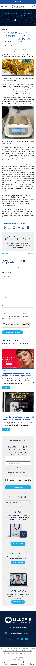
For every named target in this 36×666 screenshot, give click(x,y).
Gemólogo (7, 56)
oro (26, 56)
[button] (5, 227)
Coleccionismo (28, 48)
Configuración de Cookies (24, 653)
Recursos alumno (19, 52)
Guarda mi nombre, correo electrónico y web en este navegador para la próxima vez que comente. (17, 316)
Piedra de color (8, 52)
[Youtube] (22, 639)
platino (30, 56)
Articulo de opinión (10, 48)
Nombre (5, 298)
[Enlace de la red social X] (15, 2)
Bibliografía (19, 422)
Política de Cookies (9, 653)
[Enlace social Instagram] (18, 2)
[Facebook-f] (14, 639)
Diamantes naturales (10, 50)
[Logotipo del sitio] (18, 6)
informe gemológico (18, 56)
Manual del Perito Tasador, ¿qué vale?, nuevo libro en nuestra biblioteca (18, 418)
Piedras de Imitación (15, 382)
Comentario (6, 276)
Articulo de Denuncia (10, 379)
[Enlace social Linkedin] (23, 2)
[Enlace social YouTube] (20, 2)
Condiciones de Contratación (22, 651)
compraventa (23, 54)
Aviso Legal (25, 648)
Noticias (28, 50)
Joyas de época (15, 424)
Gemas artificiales (24, 380)
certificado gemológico (11, 54)
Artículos (19, 48)
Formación (21, 50)
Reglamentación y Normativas (13, 383)
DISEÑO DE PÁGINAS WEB (18, 659)
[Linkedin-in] (18, 639)
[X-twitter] (10, 639)
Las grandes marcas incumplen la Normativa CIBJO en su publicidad (16, 375)
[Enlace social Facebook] (13, 2)
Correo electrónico (8, 306)
